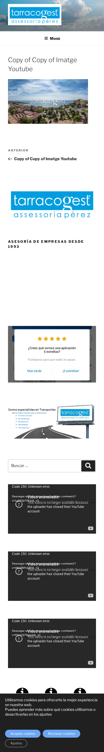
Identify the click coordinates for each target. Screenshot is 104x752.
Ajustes (16, 743)
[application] (52, 509)
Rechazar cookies (61, 734)
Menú (55, 38)
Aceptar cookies (22, 734)
